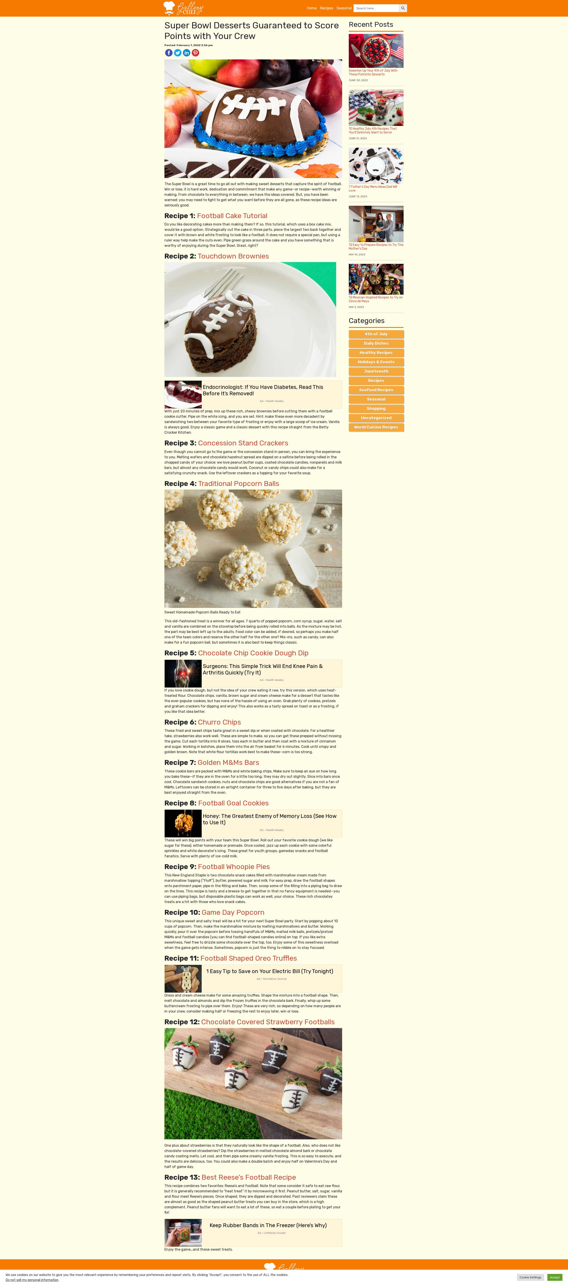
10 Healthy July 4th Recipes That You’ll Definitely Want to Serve (373, 130)
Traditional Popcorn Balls (238, 483)
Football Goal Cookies (233, 803)
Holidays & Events (376, 362)
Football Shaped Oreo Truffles (248, 958)
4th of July (376, 334)
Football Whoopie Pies (234, 866)
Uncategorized (376, 417)
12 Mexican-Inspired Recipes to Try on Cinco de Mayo (376, 299)
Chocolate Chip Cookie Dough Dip (253, 653)
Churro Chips (219, 722)
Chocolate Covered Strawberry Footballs (268, 1022)
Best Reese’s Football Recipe (248, 1177)
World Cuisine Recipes (376, 427)
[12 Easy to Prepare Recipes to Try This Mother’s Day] (376, 223)
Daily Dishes (376, 343)
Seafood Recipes (376, 390)
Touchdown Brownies (233, 256)
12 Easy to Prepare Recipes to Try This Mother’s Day (376, 247)
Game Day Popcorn (233, 912)
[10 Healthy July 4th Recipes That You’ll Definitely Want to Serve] (376, 107)
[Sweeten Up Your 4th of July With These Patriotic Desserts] (376, 51)
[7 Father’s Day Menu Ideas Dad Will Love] (376, 165)
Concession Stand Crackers (243, 443)
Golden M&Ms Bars (228, 762)
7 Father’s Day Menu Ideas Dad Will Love (373, 188)
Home (312, 8)
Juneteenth (376, 371)
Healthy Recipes (376, 352)
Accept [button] (555, 1277)
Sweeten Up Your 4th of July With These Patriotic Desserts (373, 72)
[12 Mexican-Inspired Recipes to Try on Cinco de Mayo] (376, 279)
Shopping (376, 408)
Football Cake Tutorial (232, 216)
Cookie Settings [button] (530, 1277)
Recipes (326, 8)
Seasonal (344, 8)
